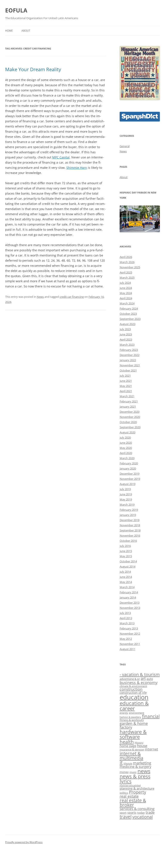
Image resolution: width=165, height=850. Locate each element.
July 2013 (125, 613)
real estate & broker (133, 802)
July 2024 (125, 283)
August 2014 (127, 566)
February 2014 (129, 592)
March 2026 (127, 262)
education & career (134, 706)
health (127, 741)
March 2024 (127, 303)
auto (150, 679)
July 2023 (125, 329)
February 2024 (129, 308)
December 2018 (129, 520)
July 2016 (125, 546)
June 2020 (126, 443)
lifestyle (128, 763)
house (142, 745)
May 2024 (126, 293)
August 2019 (127, 484)
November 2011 (130, 644)
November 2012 (130, 633)
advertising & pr (130, 679)
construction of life (133, 692)
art (143, 678)
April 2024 (126, 298)
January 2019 (128, 515)
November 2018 (130, 525)
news (144, 771)
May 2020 (126, 448)
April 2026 (126, 257)
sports (131, 812)
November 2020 (130, 417)
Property (137, 792)
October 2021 (128, 370)
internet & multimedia (131, 755)
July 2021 (125, 375)
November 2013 (130, 608)
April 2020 (126, 453)
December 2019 (129, 474)
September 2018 (130, 530)
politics (124, 792)
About (25, 30)
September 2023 (130, 319)
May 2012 (126, 639)
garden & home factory (134, 725)
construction (131, 689)
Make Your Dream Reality (33, 69)
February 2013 (129, 628)
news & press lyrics (135, 779)
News (40, 297)
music (133, 772)
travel (125, 816)
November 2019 (130, 479)
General (125, 146)
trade (150, 812)
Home (9, 30)
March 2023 (127, 345)
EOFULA (16, 10)
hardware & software (133, 734)
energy (124, 712)
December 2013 (129, 603)
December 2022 (129, 355)
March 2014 (127, 587)
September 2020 (130, 427)
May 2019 (126, 499)
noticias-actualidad (130, 785)
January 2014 (128, 597)
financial (151, 716)
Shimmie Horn (76, 168)
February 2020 (129, 463)
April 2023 (126, 339)
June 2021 (126, 381)
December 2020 (129, 412)
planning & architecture (137, 788)
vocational (142, 817)
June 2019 (126, 494)
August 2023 (127, 324)
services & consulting (137, 808)
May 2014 (126, 582)
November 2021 (130, 365)
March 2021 (127, 396)
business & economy (138, 682)
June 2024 (126, 288)
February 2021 (129, 401)
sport (123, 813)
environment (136, 712)
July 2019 (125, 489)
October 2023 (128, 314)
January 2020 (128, 468)
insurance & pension (132, 749)
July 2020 (125, 437)
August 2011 (127, 649)
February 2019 (129, 510)
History (139, 742)
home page (128, 746)
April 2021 (126, 391)
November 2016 (130, 535)
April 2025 (126, 272)
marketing (142, 763)
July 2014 (125, 572)
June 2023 (126, 334)
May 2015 (126, 556)
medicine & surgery (135, 766)
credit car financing (72, 297)
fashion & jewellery (130, 717)
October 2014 (128, 561)
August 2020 (127, 432)
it (121, 762)
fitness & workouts (132, 720)
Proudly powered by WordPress (24, 842)
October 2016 (128, 541)
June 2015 (126, 551)
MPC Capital (61, 157)
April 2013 (126, 618)
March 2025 (127, 277)
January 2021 (128, 406)
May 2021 (126, 386)
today (141, 813)
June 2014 (126, 577)
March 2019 (127, 504)
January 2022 (128, 360)
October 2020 (128, 422)
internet (151, 749)
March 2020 (127, 458)
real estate (129, 796)
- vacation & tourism (140, 674)
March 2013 (127, 623)
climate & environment (133, 686)
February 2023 (129, 350)
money (124, 772)
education (134, 697)
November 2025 (130, 267)
